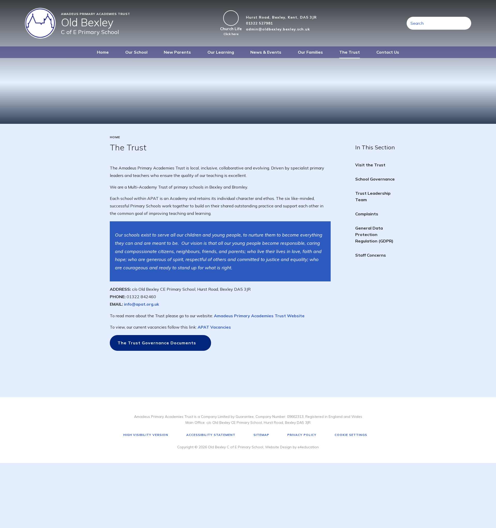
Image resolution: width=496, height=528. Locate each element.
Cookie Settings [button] (351, 435)
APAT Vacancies (214, 327)
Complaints (366, 213)
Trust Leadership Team (373, 196)
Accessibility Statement (210, 435)
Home (115, 137)
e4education (308, 447)
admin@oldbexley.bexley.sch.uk (278, 29)
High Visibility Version (145, 435)
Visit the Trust (370, 164)
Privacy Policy (301, 435)
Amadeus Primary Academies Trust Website (259, 315)
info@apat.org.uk (141, 304)
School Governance (375, 179)
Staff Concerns (370, 255)
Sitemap (261, 435)
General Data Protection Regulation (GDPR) (374, 234)
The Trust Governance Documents (157, 342)
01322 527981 (259, 23)
